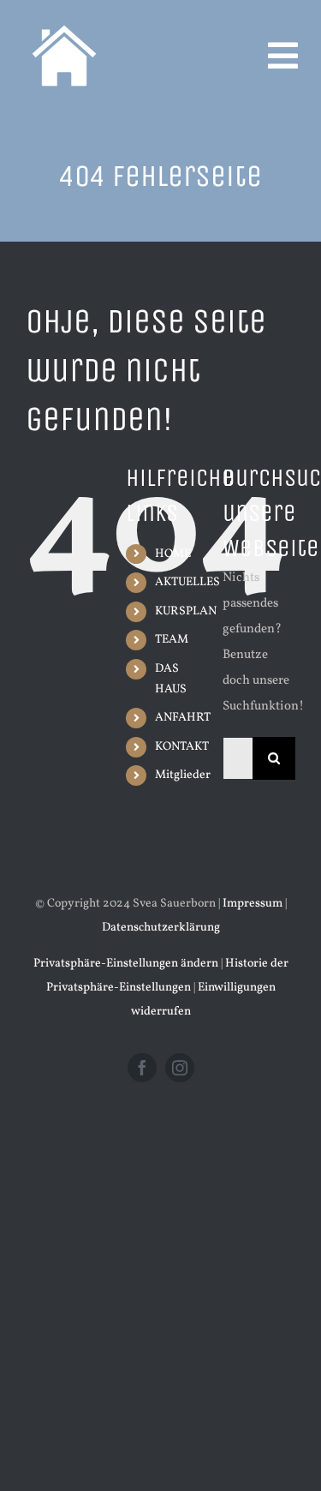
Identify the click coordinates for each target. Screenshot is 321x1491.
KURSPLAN (186, 611)
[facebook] (142, 1067)
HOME (173, 554)
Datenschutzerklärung (161, 927)
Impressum (252, 903)
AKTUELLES (187, 582)
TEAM (171, 640)
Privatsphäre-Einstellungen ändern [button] (125, 963)
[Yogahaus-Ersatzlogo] (64, 19)
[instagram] (179, 1067)
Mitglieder (183, 775)
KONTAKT (182, 747)
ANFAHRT (183, 718)
